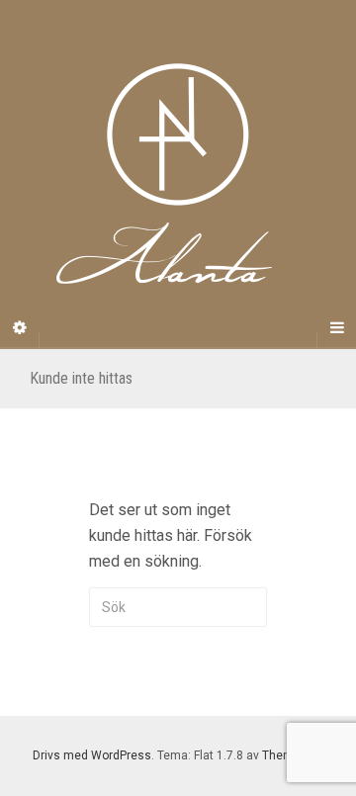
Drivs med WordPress (92, 755)
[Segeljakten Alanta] (178, 173)
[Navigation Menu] (336, 328)
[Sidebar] (20, 328)
